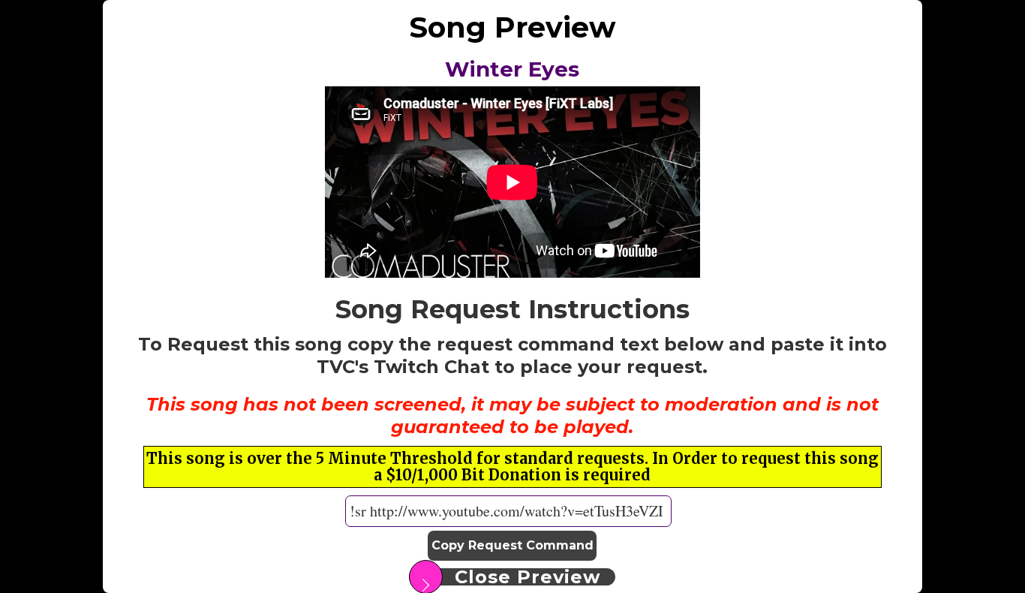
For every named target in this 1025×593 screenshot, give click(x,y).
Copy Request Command (512, 545)
